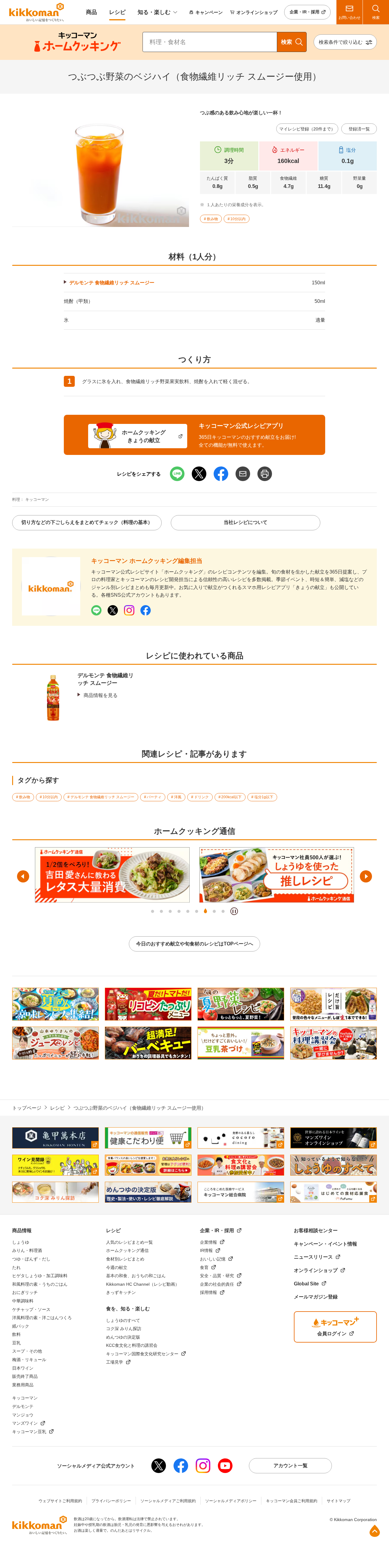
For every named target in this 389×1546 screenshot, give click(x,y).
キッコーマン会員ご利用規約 (291, 1501)
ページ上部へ (375, 1531)
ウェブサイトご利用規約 (60, 1501)
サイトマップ (338, 1501)
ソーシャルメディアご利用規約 (168, 1501)
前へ (23, 876)
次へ (366, 876)
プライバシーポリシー (111, 1501)
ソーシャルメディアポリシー (230, 1501)
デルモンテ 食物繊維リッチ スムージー (111, 282)
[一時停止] (234, 911)
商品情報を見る (101, 695)
